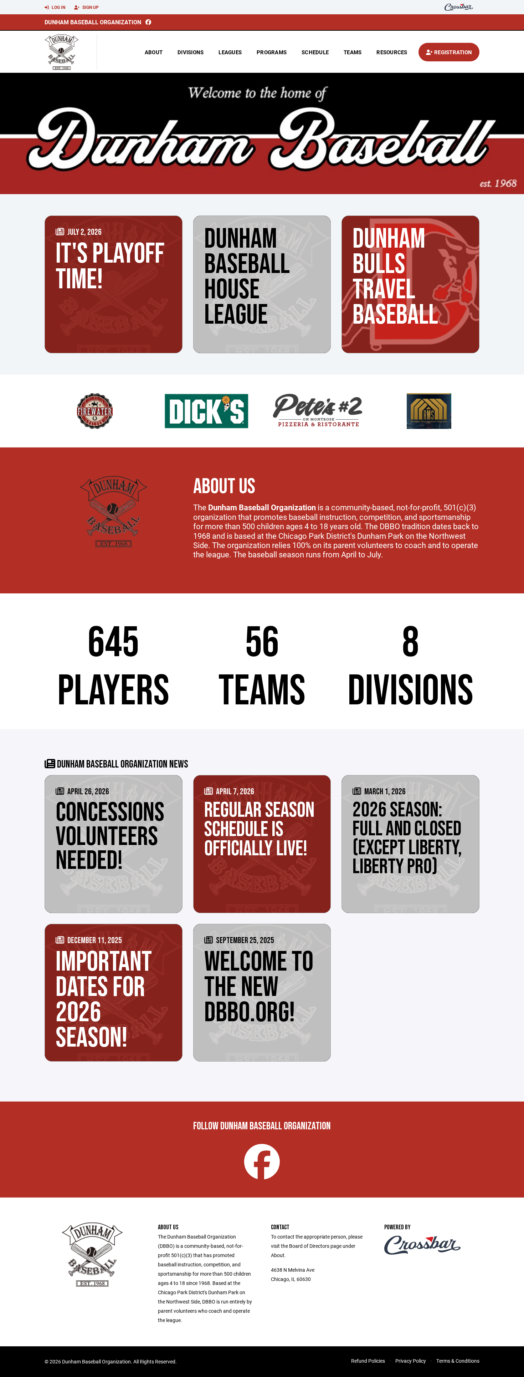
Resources (391, 52)
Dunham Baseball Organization (93, 22)
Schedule (315, 52)
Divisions (191, 52)
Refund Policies (368, 1360)
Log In (58, 7)
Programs (272, 52)
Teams (352, 52)
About (154, 52)
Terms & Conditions (457, 1360)
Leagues (230, 52)
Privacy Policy (410, 1360)
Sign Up (90, 7)
